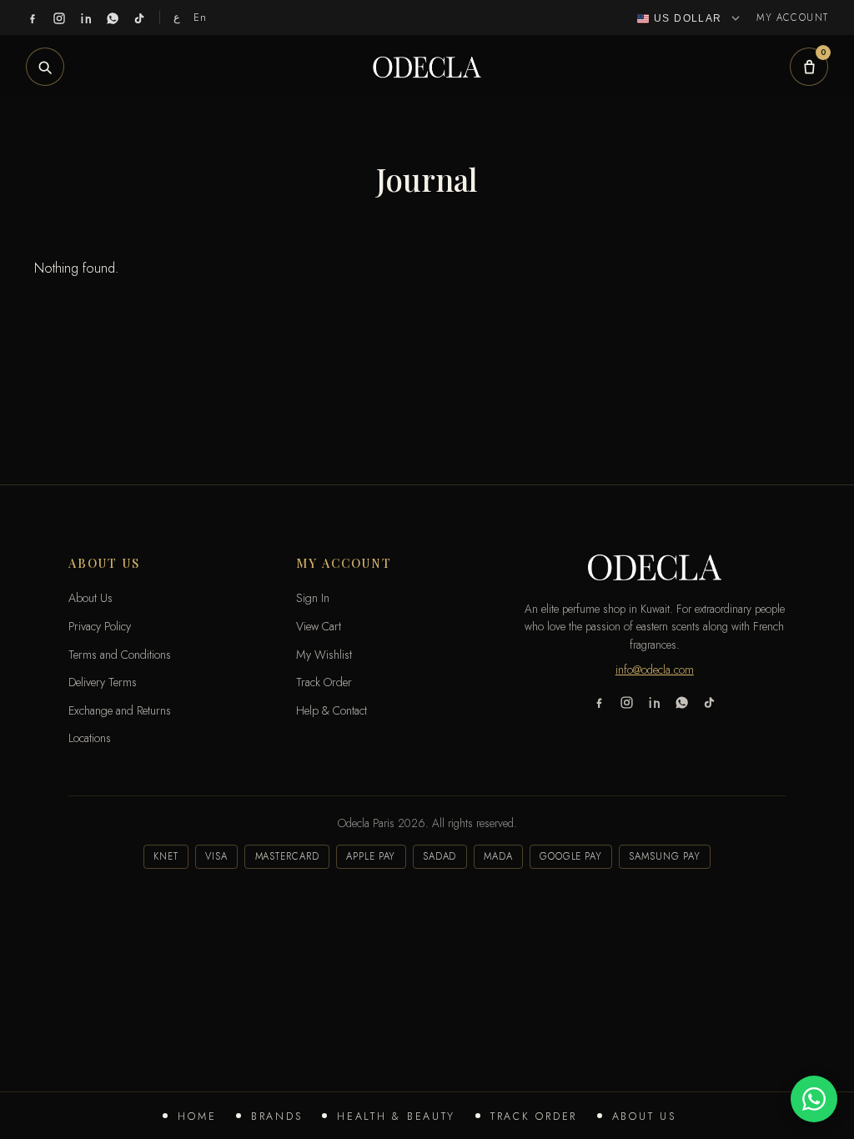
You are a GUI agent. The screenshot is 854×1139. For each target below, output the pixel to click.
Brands (276, 1116)
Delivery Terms (102, 682)
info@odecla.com (654, 669)
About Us (644, 1116)
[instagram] (59, 17)
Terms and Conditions (119, 654)
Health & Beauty (396, 1116)
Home (197, 1116)
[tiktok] (139, 17)
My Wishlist (324, 654)
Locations (89, 738)
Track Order (533, 1116)
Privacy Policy (99, 626)
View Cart (318, 626)
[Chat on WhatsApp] (814, 1099)
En (200, 17)
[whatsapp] (112, 17)
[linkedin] (86, 17)
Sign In (312, 598)
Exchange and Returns (119, 710)
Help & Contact (331, 710)
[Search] (45, 67)
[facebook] (32, 17)
